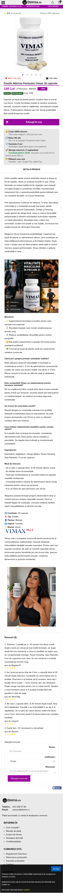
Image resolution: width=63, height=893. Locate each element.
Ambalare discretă (14, 838)
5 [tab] (40, 74)
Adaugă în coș (34, 122)
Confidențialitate (13, 841)
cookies (27, 890)
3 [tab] (31, 74)
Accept (56, 869)
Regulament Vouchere (16, 854)
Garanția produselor (15, 861)
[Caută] (52, 2)
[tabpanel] (31, 44)
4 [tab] (35, 74)
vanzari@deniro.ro (21, 809)
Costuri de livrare (14, 834)
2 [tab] (27, 74)
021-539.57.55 (19, 807)
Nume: (52, 747)
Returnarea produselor (16, 857)
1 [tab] (22, 74)
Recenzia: (50, 767)
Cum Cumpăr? (13, 827)
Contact (9, 864)
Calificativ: (50, 757)
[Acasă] (33, 2)
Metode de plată (13, 831)
